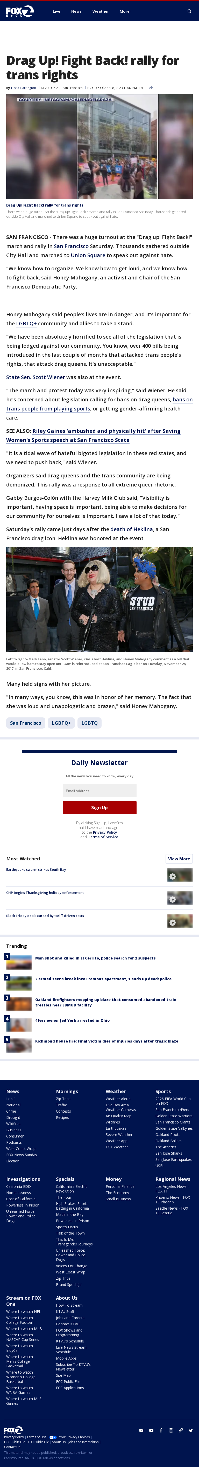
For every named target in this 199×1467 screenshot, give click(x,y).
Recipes (62, 1117)
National (13, 1104)
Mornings (67, 1091)
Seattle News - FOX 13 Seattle (171, 1210)
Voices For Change (71, 1265)
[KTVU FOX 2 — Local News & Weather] (23, 11)
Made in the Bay (69, 1214)
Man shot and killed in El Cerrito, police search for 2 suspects (95, 958)
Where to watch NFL (23, 1311)
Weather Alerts (118, 1098)
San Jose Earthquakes (173, 1159)
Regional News (172, 1179)
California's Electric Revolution (71, 1189)
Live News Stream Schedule (71, 1349)
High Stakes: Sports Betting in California (72, 1206)
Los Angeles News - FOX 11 (172, 1189)
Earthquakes (116, 1128)
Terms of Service (103, 836)
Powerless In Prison (22, 1205)
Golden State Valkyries (174, 1128)
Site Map (63, 1375)
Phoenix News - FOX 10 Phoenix (172, 1199)
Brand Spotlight (69, 1284)
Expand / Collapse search (190, 11)
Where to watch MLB (24, 1328)
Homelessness (18, 1192)
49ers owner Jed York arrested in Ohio (72, 1020)
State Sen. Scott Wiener (35, 377)
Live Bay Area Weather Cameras (121, 1107)
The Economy (117, 1192)
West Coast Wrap (20, 1148)
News (12, 1091)
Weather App (116, 1140)
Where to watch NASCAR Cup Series (22, 1337)
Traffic (61, 1104)
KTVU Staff (65, 1311)
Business (13, 1129)
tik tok (181, 1430)
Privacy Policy (105, 832)
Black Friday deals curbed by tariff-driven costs (45, 915)
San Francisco (73, 88)
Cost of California (20, 1198)
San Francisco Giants (172, 1122)
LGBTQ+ (26, 323)
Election (12, 1160)
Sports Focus (67, 1226)
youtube (151, 1430)
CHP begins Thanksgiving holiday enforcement (45, 892)
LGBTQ (89, 723)
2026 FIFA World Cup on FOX (173, 1101)
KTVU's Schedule (70, 1341)
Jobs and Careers (70, 1317)
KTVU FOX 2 (49, 88)
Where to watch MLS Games (23, 1401)
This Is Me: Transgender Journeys (74, 1241)
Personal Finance (120, 1186)
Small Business (118, 1198)
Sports (163, 1091)
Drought (13, 1117)
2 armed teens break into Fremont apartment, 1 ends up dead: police (103, 978)
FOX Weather (117, 1146)
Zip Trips (63, 1098)
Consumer (15, 1136)
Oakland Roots (167, 1134)
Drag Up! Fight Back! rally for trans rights (44, 205)
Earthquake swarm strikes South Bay (36, 869)
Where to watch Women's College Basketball (20, 1377)
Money (114, 1179)
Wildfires (13, 1123)
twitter (191, 1430)
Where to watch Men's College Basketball (19, 1361)
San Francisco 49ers (172, 1109)
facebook (161, 1430)
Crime (11, 1111)
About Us (66, 1298)
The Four (63, 1197)
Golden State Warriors (174, 1115)
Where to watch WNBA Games (19, 1390)
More (125, 11)
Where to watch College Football (19, 1320)
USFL (159, 1165)
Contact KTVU (68, 1323)
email (141, 1430)
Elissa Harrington (23, 88)
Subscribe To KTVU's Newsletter (73, 1367)
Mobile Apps (66, 1358)
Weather (116, 1091)
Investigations (23, 1179)
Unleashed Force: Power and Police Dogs (20, 1216)
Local (10, 1098)
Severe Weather (119, 1134)
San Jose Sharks (168, 1153)
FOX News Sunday (21, 1154)
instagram (171, 1430)
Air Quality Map (118, 1115)
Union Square (88, 255)
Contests (63, 1111)
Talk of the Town (70, 1233)
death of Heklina (131, 529)
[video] (180, 875)
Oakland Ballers (168, 1140)
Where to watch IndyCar (19, 1348)
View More (179, 859)
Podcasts (14, 1142)
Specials (65, 1179)
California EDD (18, 1186)
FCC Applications (70, 1387)
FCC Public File (68, 1381)
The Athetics (165, 1146)
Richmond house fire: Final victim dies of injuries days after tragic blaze (106, 1041)
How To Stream (69, 1305)
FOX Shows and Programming (69, 1332)
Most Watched (23, 858)
